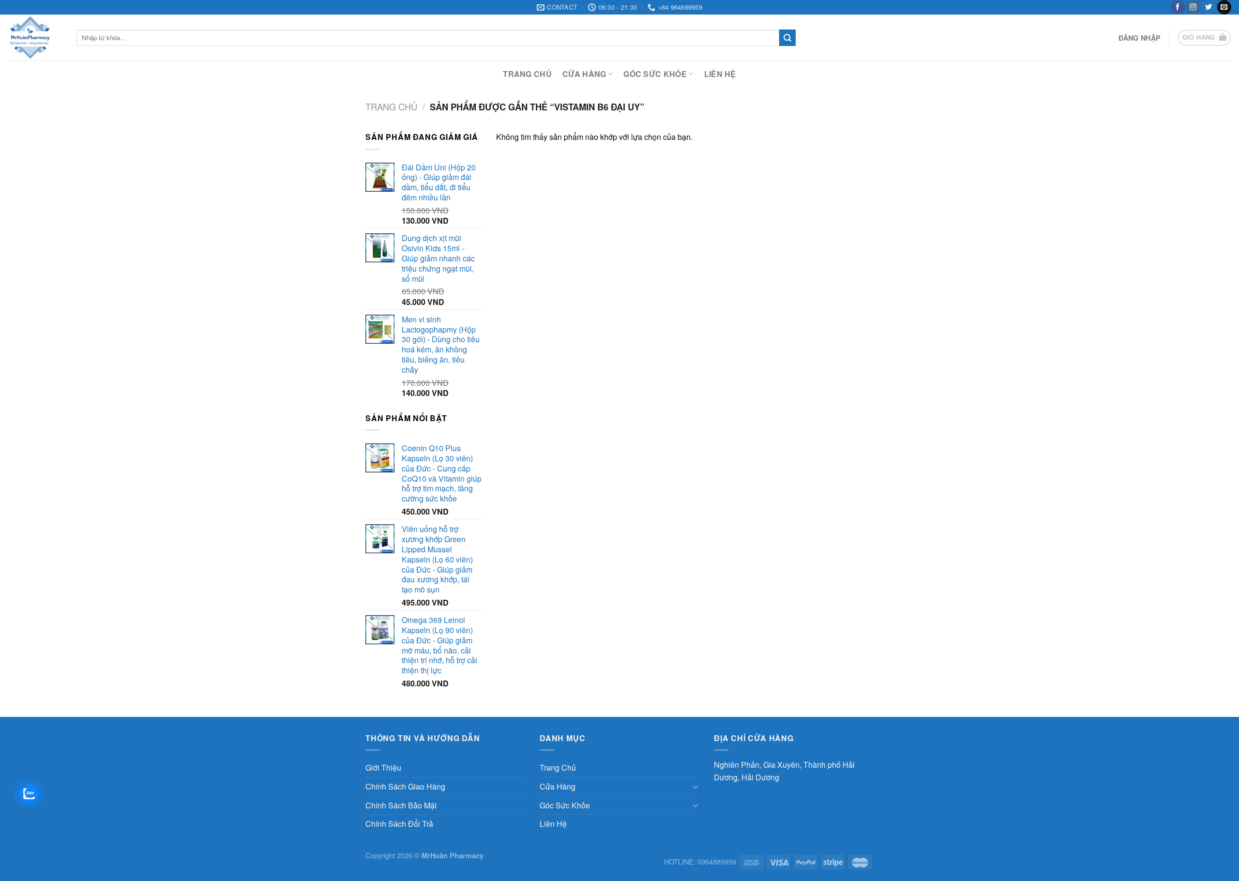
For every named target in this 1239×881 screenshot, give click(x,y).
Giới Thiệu (383, 767)
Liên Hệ (720, 73)
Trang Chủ (527, 73)
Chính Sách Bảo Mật (401, 805)
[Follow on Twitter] (1209, 7)
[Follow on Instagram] (1193, 7)
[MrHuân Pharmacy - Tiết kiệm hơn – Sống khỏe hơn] (34, 38)
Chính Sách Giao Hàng (405, 786)
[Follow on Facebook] (1178, 7)
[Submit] (787, 38)
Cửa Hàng (584, 73)
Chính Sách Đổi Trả (399, 823)
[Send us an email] (1224, 7)
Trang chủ (391, 106)
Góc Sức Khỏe (655, 73)
